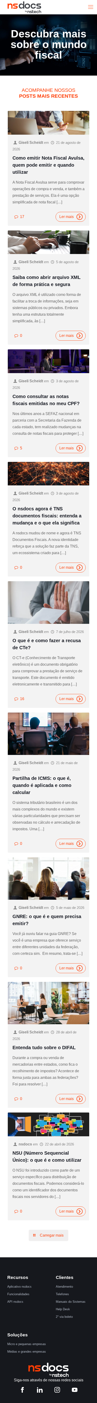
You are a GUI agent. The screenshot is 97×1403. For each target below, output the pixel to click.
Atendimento (64, 1286)
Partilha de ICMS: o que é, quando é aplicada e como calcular (41, 785)
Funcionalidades (18, 1294)
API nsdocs (15, 1301)
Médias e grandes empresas (26, 1351)
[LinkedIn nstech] (40, 1391)
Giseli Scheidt (31, 143)
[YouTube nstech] (74, 1391)
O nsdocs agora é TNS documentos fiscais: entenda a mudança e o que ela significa (46, 515)
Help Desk (63, 1309)
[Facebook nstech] (22, 1391)
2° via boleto (64, 1316)
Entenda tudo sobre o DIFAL (44, 1047)
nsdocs (25, 1144)
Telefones (62, 1294)
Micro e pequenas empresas (26, 1344)
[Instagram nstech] (57, 1391)
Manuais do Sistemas (70, 1301)
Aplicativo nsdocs (19, 1286)
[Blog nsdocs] (24, 7)
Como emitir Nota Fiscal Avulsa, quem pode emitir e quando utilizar (48, 165)
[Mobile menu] (91, 7)
